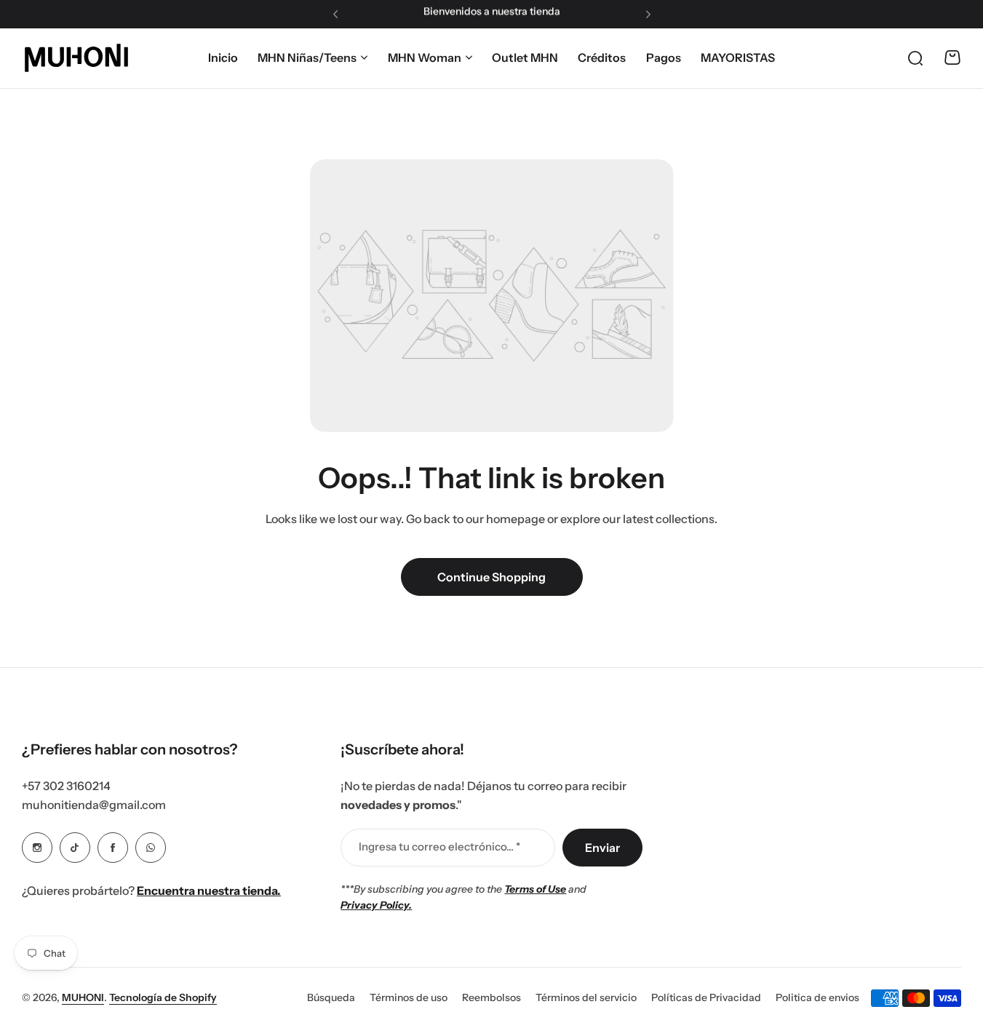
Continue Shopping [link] (491, 577)
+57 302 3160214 (66, 785)
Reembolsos (491, 997)
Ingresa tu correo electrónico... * (439, 846)
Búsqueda (331, 997)
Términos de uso (408, 997)
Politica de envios (817, 997)
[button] (335, 14)
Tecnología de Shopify (163, 997)
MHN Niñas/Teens (307, 57)
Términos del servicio (586, 997)
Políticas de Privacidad (706, 997)
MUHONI (83, 997)
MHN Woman (424, 57)
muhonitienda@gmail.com (94, 804)
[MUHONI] (76, 57)
